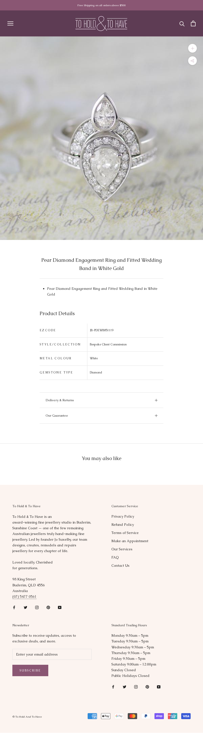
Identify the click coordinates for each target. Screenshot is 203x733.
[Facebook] (14, 607)
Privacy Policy (122, 516)
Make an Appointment (129, 541)
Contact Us (120, 565)
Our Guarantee (57, 415)
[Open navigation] (10, 23)
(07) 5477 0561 (24, 596)
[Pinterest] (48, 607)
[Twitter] (25, 607)
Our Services (121, 549)
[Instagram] (37, 607)
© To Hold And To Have (27, 716)
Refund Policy (122, 524)
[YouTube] (59, 607)
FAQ (115, 557)
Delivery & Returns (60, 400)
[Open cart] (193, 23)
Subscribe (30, 670)
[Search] (182, 23)
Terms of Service (125, 533)
